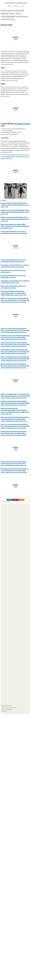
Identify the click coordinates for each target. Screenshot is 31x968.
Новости (15, 6)
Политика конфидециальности (6, 709)
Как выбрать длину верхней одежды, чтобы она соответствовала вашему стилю (15, 282)
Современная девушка (15, 3)
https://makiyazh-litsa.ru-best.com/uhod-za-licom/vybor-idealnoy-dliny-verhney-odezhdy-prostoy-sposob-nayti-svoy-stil (15, 156)
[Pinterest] (15, 500)
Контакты (3, 707)
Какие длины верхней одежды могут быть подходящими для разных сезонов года (13, 261)
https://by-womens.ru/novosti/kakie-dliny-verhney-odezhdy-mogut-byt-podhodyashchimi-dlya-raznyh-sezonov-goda (15, 219)
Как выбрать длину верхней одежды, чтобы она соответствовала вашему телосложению (15, 266)
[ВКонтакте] (9, 500)
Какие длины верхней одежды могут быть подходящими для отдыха (13, 276)
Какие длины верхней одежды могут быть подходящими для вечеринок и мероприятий (14, 232)
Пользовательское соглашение (11, 707)
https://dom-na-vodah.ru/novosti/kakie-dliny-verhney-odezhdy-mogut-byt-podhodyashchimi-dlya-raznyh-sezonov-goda (15, 212)
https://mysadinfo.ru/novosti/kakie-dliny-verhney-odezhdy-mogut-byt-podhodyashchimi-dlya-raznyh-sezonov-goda (15, 205)
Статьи (21, 6)
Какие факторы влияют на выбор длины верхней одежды (13, 271)
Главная (9, 6)
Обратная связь (4, 711)
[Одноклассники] (21, 500)
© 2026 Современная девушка (6, 705)
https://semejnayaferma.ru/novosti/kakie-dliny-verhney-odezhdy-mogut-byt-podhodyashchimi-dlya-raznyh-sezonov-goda (15, 226)
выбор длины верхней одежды (17, 141)
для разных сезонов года (15, 124)
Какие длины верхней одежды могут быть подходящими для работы (13, 287)
